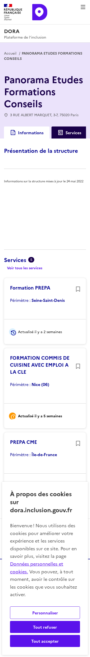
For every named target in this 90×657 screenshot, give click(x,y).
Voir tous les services (24, 267)
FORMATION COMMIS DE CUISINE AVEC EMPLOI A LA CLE (40, 364)
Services (73, 132)
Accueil (10, 53)
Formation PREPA (30, 287)
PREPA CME (23, 442)
